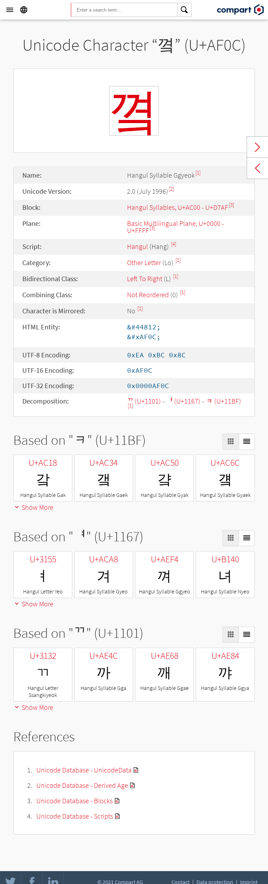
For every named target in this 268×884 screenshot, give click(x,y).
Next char (257, 147)
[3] (231, 204)
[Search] (185, 10)
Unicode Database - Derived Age (82, 785)
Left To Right (144, 278)
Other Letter (144, 262)
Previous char (257, 168)
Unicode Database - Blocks (74, 800)
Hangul (137, 246)
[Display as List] (247, 442)
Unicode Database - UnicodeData (84, 769)
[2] (171, 188)
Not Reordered (148, 294)
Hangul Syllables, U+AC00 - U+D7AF (177, 207)
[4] (173, 244)
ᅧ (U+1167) (183, 401)
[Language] (24, 10)
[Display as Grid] (231, 442)
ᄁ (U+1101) (144, 401)
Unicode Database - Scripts (74, 816)
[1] (198, 172)
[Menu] (10, 10)
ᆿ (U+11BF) (223, 401)
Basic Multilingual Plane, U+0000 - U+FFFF (175, 227)
